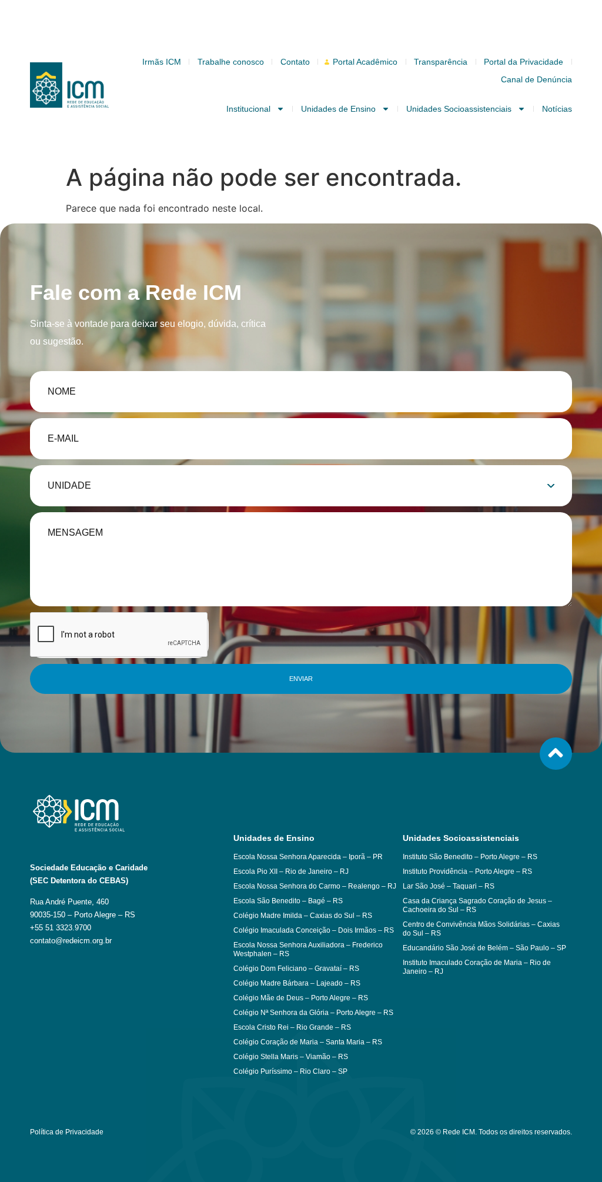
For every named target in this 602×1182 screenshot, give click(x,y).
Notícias (557, 108)
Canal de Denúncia (536, 79)
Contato (295, 61)
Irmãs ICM (161, 61)
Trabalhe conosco (231, 61)
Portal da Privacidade (523, 61)
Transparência (440, 61)
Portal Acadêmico (365, 61)
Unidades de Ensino (338, 108)
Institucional (248, 108)
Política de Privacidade (66, 1132)
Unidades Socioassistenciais (458, 108)
